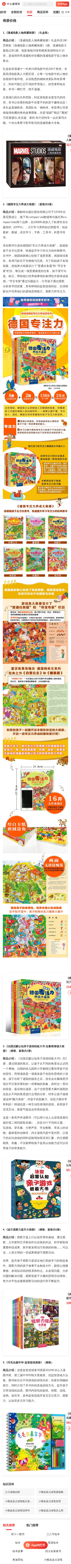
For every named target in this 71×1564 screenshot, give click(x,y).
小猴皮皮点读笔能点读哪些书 (20, 1501)
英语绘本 (53, 1542)
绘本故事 (17, 1551)
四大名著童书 (53, 1551)
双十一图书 (17, 1534)
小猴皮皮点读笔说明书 (17, 1510)
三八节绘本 (53, 1534)
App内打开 (38, 1545)
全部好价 (16, 12)
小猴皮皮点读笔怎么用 (51, 1510)
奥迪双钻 (17, 1559)
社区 (30, 12)
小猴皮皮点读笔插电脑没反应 (53, 1492)
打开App (62, 4)
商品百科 (42, 12)
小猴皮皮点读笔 (53, 1559)
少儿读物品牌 (12, 1492)
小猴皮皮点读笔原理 (50, 1501)
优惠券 (57, 12)
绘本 (17, 1542)
